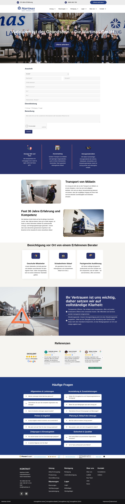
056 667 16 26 (27, 483)
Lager (40, 108)
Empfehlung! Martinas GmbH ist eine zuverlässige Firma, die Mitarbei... (85, 456)
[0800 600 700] (66, 2)
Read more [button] (47, 363)
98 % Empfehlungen (70, 456)
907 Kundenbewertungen (40, 456)
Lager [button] (83, 9)
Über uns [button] (92, 9)
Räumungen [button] (62, 9)
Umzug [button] (51, 9)
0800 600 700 (72, 2)
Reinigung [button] (73, 9)
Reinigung (34, 108)
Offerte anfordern (62, 44)
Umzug (28, 108)
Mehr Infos (98, 456)
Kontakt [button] (102, 9)
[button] (102, 358)
